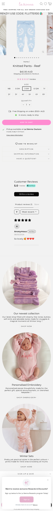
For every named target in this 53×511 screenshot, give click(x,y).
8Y (44, 94)
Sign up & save (26, 474)
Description (26, 149)
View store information (14, 135)
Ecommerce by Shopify (30, 509)
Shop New (26, 326)
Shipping (17, 74)
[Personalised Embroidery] (26, 357)
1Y (44, 88)
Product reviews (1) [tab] (23, 204)
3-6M (26, 88)
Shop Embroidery (26, 397)
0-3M (17, 88)
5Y (30, 94)
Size (26, 84)
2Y (9, 94)
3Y (16, 94)
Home (26, 62)
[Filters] (16, 212)
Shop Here (26, 467)
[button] (23, 79)
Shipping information (26, 154)
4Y (23, 94)
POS (15, 509)
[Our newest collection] (26, 285)
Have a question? (26, 159)
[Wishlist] (45, 4)
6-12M (36, 88)
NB (9, 88)
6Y (37, 94)
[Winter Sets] (26, 428)
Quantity (26, 101)
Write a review (26, 194)
